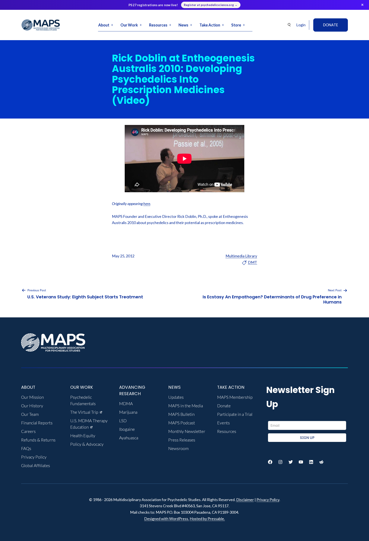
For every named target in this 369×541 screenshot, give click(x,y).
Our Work (129, 25)
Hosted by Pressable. (207, 518)
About (103, 25)
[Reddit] (321, 462)
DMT (252, 262)
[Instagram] (280, 462)
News (183, 25)
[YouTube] (301, 462)
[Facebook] (270, 462)
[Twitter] (290, 462)
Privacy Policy (267, 499)
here (146, 203)
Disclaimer (245, 499)
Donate (330, 25)
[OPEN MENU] (112, 25)
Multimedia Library (241, 256)
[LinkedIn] (311, 462)
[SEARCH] (289, 25)
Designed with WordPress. (166, 518)
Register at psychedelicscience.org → (210, 5)
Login (301, 24)
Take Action (209, 25)
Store (236, 25)
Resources (158, 25)
